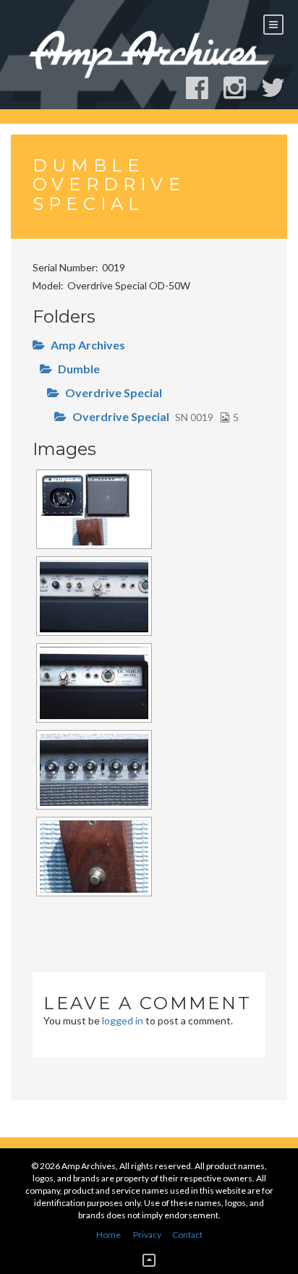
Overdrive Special (113, 392)
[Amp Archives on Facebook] (203, 87)
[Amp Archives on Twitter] (279, 87)
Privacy (147, 1234)
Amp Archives (88, 345)
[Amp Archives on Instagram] (241, 87)
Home (108, 1234)
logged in (122, 1020)
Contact (187, 1234)
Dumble (79, 368)
